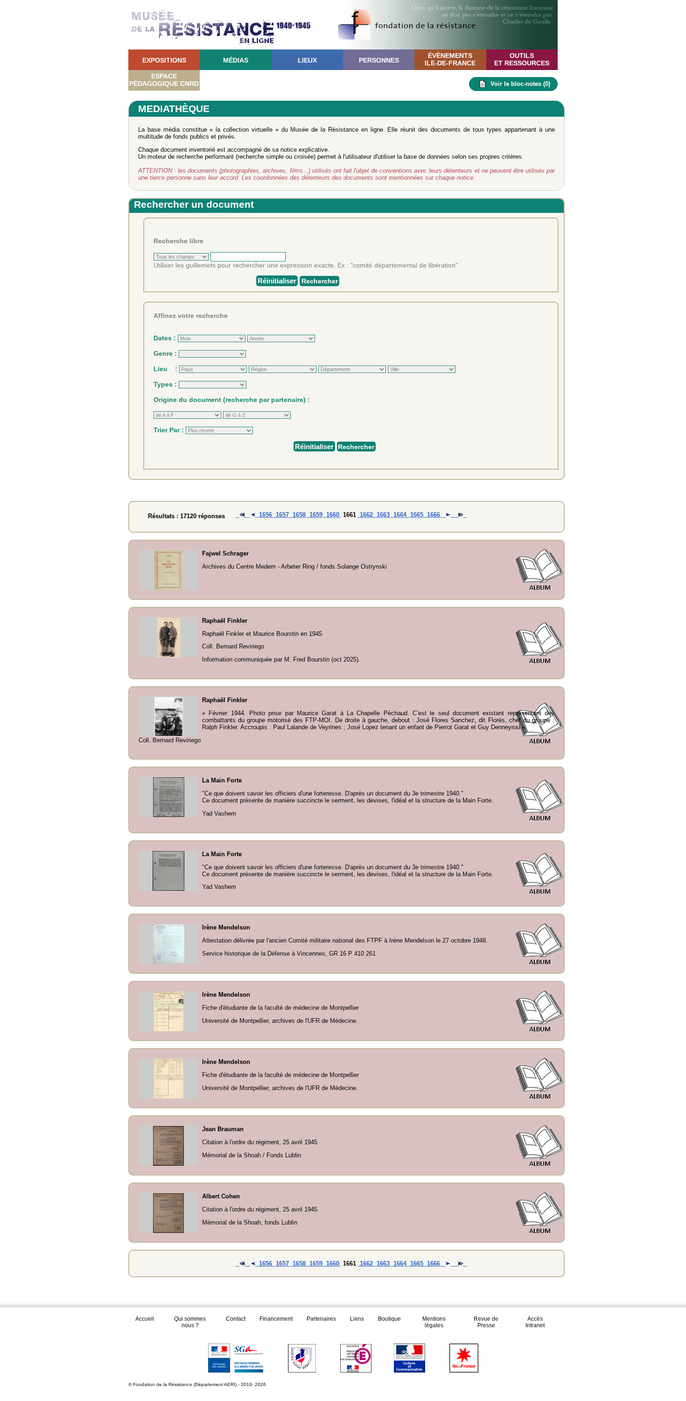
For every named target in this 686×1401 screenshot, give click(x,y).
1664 (400, 514)
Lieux (307, 60)
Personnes (379, 60)
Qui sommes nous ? (190, 1322)
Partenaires (321, 1319)
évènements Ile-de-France (450, 59)
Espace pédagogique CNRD (164, 79)
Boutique (389, 1319)
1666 (433, 514)
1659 (316, 514)
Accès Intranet (535, 1322)
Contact (235, 1319)
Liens (357, 1319)
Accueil (144, 1319)
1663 (383, 514)
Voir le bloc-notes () (520, 83)
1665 (416, 514)
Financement (276, 1319)
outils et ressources (521, 59)
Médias (235, 60)
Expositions (164, 60)
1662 (366, 514)
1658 (299, 514)
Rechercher (319, 281)
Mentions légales (434, 1322)
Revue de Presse (486, 1322)
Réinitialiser (277, 281)
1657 (282, 514)
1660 (332, 514)
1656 (265, 514)
